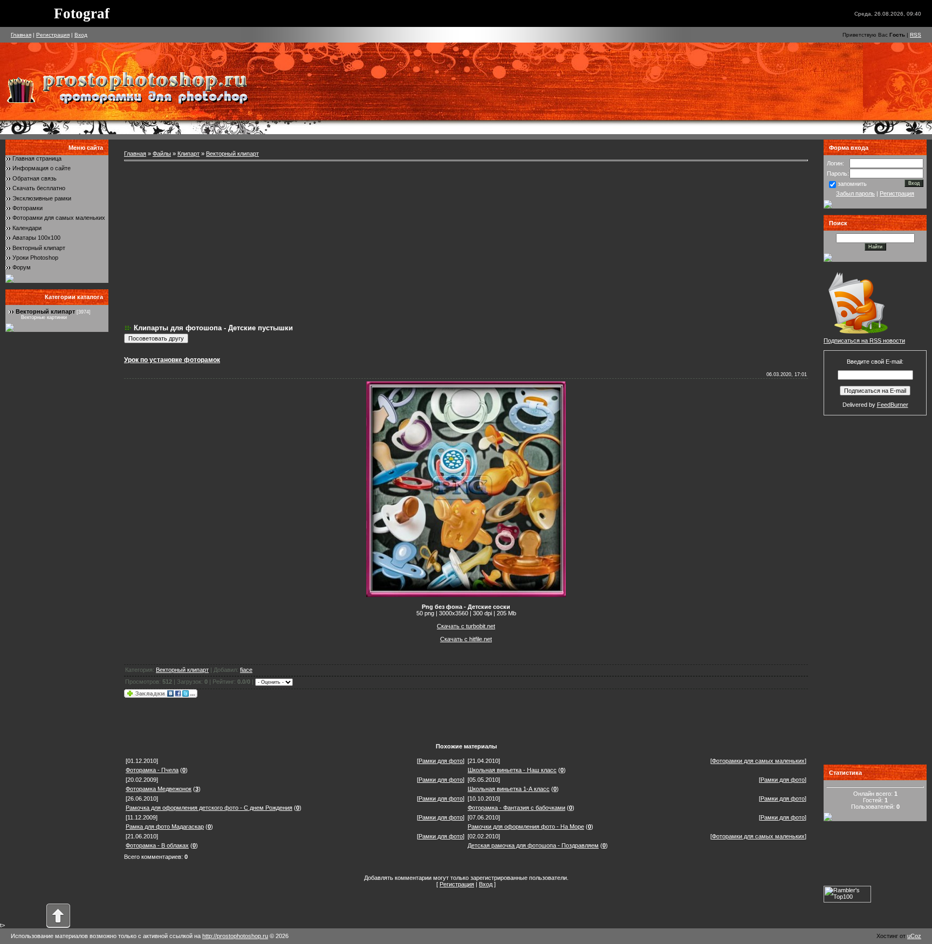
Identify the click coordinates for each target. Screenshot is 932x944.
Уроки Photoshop (35, 257)
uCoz (914, 936)
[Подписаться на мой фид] (858, 335)
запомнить (852, 184)
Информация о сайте (41, 168)
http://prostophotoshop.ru (235, 936)
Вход (80, 35)
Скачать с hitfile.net (466, 639)
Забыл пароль (855, 193)
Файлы (162, 153)
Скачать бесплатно (38, 188)
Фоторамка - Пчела (152, 770)
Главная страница (36, 158)
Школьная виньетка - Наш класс (512, 770)
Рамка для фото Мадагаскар (165, 826)
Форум (21, 267)
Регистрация (53, 35)
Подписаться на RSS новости (864, 340)
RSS (915, 35)
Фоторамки (27, 208)
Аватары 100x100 (36, 237)
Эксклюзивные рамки (41, 198)
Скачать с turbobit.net (466, 626)
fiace (246, 670)
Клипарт (188, 153)
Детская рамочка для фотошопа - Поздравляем (533, 845)
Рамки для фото (441, 761)
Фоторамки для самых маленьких (58, 217)
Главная (21, 35)
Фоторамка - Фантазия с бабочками (516, 807)
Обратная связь (34, 178)
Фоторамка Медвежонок (158, 789)
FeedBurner (892, 404)
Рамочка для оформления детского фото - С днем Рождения (209, 807)
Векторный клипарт (38, 248)
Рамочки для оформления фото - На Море (526, 826)
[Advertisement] (466, 242)
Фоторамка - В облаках (157, 845)
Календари (27, 228)
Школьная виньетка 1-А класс (509, 789)
